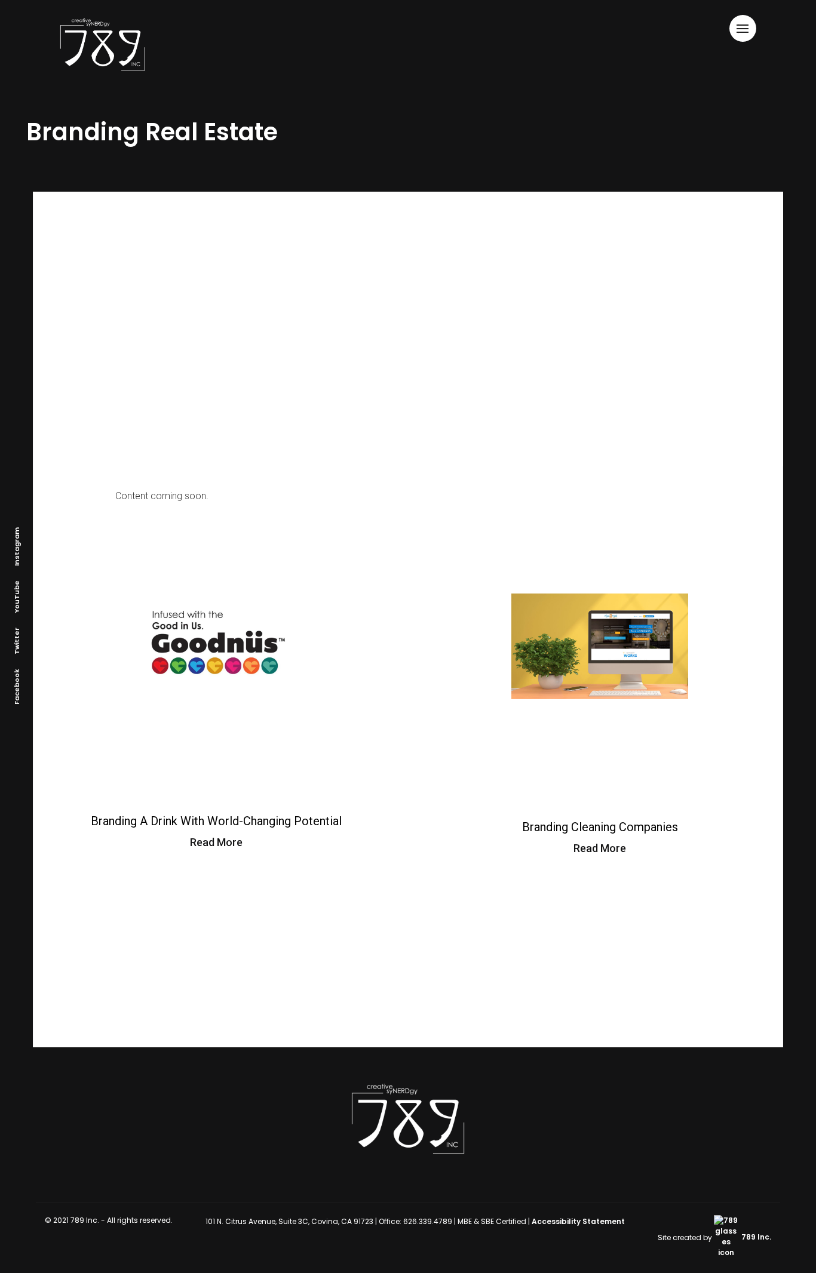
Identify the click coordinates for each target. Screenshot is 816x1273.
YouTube (17, 596)
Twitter (17, 641)
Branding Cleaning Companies (600, 827)
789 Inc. (755, 1237)
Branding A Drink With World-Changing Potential (216, 821)
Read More (216, 842)
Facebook (17, 687)
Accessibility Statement (578, 1221)
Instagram (17, 546)
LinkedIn (54, 616)
